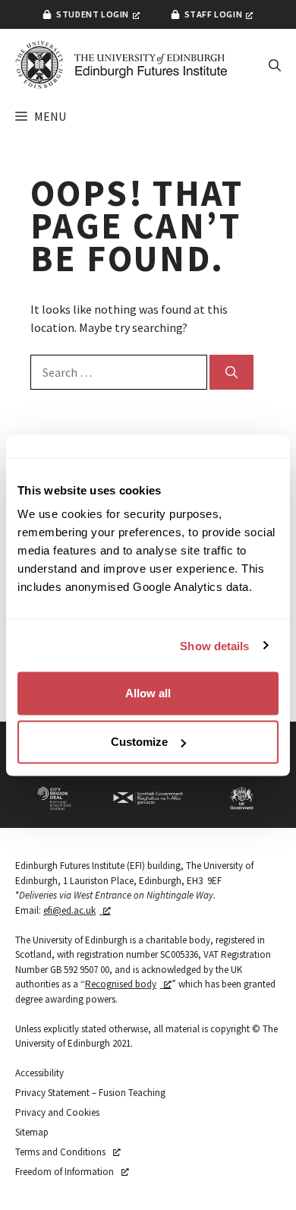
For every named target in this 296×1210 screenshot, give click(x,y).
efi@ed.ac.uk (69, 910)
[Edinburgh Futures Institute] (121, 65)
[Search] (231, 372)
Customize (139, 741)
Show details (214, 645)
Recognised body (120, 984)
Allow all (148, 693)
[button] (274, 65)
